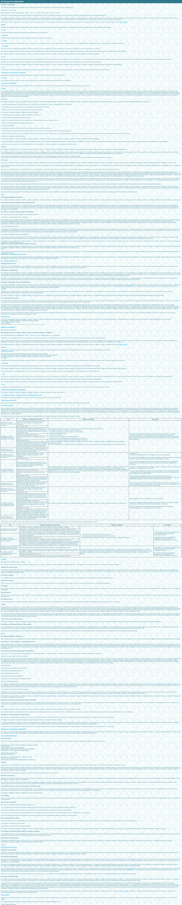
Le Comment (5, 46)
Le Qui (3, 56)
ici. (72, 7)
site (121, 257)
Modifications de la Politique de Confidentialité (13, 72)
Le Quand (4, 40)
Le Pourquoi (5, 35)
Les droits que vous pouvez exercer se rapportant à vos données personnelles (22, 395)
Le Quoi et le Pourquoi (7, 351)
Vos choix (4, 77)
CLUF (119, 19)
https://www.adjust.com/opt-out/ (9, 847)
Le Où (3, 67)
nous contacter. (123, 22)
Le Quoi (4, 30)
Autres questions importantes (9, 83)
